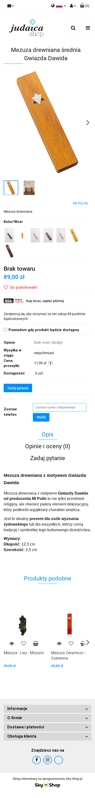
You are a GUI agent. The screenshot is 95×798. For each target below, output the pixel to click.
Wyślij (41, 417)
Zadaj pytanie (17, 388)
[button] (84, 6)
